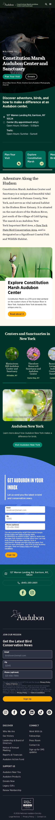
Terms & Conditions (37, 693)
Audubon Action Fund (13, 759)
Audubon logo (8, 4)
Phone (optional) (12, 525)
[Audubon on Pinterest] (49, 712)
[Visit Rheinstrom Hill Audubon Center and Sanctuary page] (12, 363)
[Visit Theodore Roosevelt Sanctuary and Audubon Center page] (33, 363)
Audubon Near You (12, 772)
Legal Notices (14, 817)
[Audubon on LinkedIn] (32, 712)
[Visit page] (26, 264)
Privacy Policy (24, 546)
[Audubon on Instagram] (5, 712)
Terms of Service (24, 534)
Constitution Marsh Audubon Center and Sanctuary (27, 5)
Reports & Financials (12, 755)
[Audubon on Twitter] (23, 712)
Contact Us (34, 745)
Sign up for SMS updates (36, 750)
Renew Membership (12, 790)
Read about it (17, 314)
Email (8, 508)
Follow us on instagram (32, 592)
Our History (8, 736)
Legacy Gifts (9, 785)
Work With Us (35, 731)
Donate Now (9, 781)
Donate (31, 76)
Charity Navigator (27, 802)
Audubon (27, 615)
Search (46, 4)
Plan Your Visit (12, 76)
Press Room (34, 740)
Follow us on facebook (22, 592)
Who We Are (9, 731)
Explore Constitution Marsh (35, 158)
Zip (7, 516)
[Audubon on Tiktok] (41, 712)
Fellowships (34, 736)
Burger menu (50, 4)
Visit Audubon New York (27, 445)
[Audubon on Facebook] (14, 712)
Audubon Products (12, 776)
